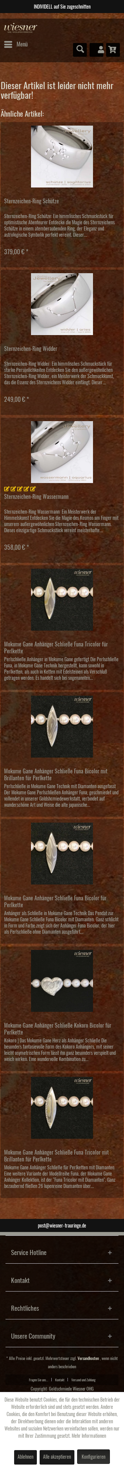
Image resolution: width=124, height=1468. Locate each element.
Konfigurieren (93, 1457)
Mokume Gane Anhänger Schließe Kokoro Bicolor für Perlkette (57, 1029)
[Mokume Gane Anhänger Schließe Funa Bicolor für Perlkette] (62, 854)
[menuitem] (15, 44)
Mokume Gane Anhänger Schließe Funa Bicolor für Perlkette (55, 902)
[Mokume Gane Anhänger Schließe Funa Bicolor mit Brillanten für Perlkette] (62, 727)
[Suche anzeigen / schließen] (80, 50)
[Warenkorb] (113, 50)
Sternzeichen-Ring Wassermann (36, 497)
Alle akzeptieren (57, 1457)
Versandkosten (88, 1358)
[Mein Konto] (96, 50)
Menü (22, 44)
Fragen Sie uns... (38, 1380)
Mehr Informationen (89, 1436)
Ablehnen (25, 1457)
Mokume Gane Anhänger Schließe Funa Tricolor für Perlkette (56, 648)
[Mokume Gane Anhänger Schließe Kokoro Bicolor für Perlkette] (62, 981)
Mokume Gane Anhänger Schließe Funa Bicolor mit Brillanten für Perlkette (55, 775)
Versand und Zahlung (83, 1380)
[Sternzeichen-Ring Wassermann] (62, 452)
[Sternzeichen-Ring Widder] (62, 304)
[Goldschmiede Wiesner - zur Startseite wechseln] (20, 28)
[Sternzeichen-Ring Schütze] (62, 156)
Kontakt (59, 1380)
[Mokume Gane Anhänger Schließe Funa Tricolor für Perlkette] (62, 600)
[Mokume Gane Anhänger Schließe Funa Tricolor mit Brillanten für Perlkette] (62, 1108)
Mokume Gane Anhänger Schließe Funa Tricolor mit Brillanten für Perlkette (56, 1156)
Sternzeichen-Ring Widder (30, 349)
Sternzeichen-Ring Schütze (31, 201)
